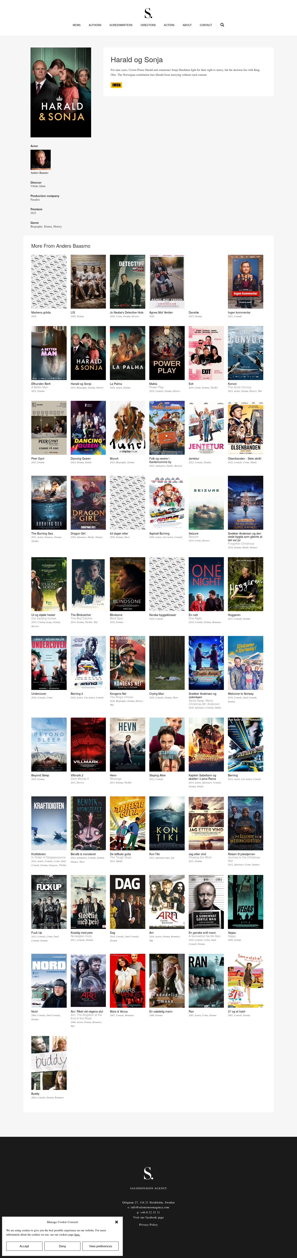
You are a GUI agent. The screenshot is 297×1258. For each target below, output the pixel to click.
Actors (169, 25)
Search (222, 24)
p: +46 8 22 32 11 (148, 1212)
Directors (148, 25)
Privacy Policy (148, 1224)
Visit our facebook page (148, 1217)
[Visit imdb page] (116, 87)
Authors (95, 25)
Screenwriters (121, 25)
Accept (24, 1246)
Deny (62, 1246)
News (77, 25)
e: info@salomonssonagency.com (148, 1207)
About (187, 25)
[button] (117, 1222)
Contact (206, 25)
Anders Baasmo (39, 173)
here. (77, 1234)
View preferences (100, 1246)
